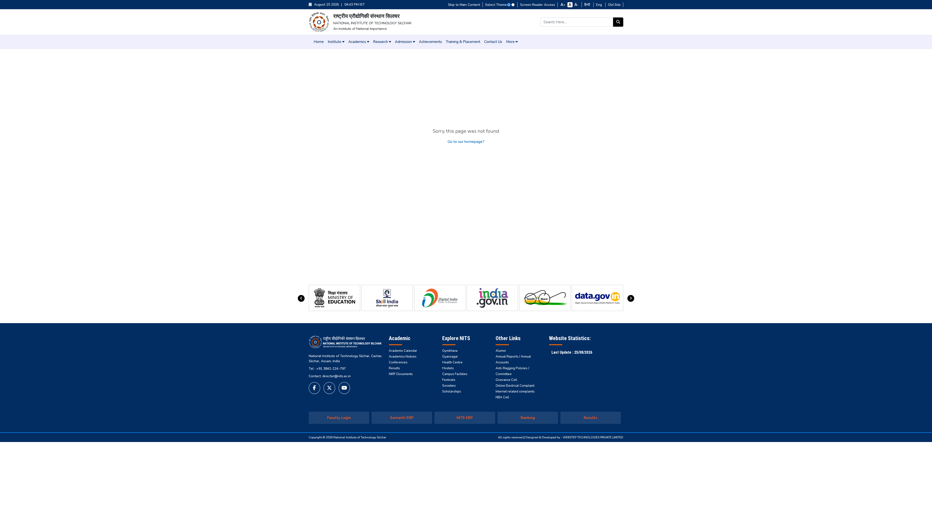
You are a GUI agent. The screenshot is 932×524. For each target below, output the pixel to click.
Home (319, 41)
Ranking (528, 417)
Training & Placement (463, 41)
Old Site (614, 4)
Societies (449, 386)
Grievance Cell (506, 380)
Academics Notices (402, 356)
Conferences (398, 362)
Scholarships (451, 391)
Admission (404, 41)
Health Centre (452, 362)
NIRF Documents (401, 374)
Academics (357, 41)
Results (394, 368)
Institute (335, 41)
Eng (599, 4)
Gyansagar (450, 356)
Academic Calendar (403, 351)
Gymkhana (450, 351)
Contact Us (493, 41)
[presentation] (301, 298)
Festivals (448, 380)
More (511, 41)
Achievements (430, 41)
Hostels (448, 368)
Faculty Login (339, 417)
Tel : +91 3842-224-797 (327, 368)
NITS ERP (465, 417)
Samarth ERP (402, 417)
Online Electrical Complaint (515, 386)
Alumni (501, 351)
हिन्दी (587, 4)
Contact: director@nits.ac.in (330, 376)
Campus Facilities (454, 374)
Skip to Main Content (464, 4)
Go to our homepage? (466, 141)
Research (381, 41)
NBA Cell (502, 397)
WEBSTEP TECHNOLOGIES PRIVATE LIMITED (593, 437)
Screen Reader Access (537, 4)
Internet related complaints (515, 391)
